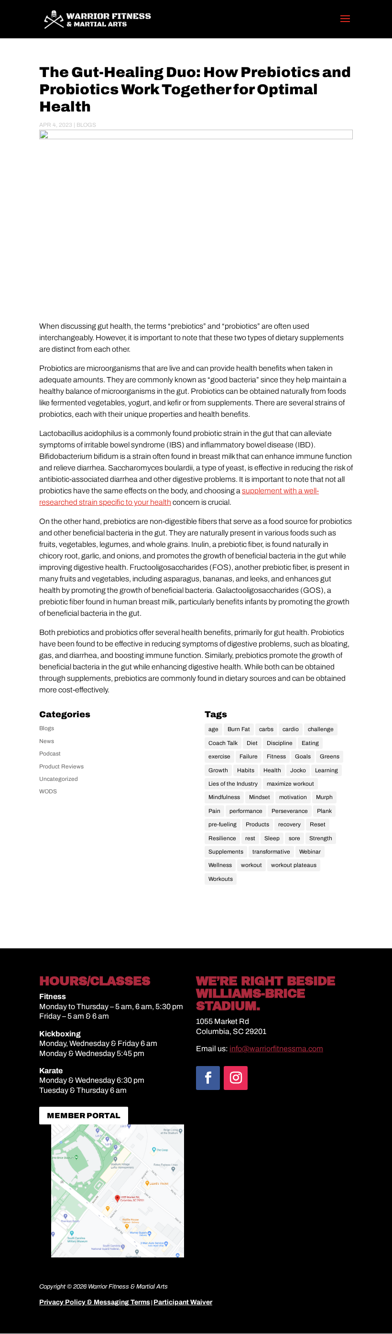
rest (250, 838)
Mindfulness (224, 797)
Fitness (276, 756)
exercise (219, 756)
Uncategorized (58, 779)
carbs (266, 729)
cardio (291, 729)
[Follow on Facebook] (208, 1078)
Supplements (225, 851)
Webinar (310, 851)
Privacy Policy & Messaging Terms (94, 1302)
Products (257, 824)
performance (245, 811)
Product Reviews (61, 766)
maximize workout (290, 783)
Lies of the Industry (233, 783)
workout (251, 865)
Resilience (222, 838)
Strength (320, 838)
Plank (324, 811)
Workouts (220, 879)
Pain (214, 811)
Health (272, 770)
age (213, 729)
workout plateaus (293, 865)
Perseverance (290, 811)
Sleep (272, 838)
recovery (289, 824)
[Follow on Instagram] (236, 1078)
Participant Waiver (182, 1302)
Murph (324, 797)
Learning (326, 770)
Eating (310, 743)
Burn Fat (239, 729)
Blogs (86, 125)
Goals (303, 756)
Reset (318, 824)
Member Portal (83, 1116)
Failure (249, 756)
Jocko (298, 770)
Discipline (280, 743)
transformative (271, 851)
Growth (218, 770)
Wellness (220, 865)
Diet (252, 743)
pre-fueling (222, 824)
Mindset (259, 797)
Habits (245, 770)
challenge (321, 729)
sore (294, 838)
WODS (48, 791)
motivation (293, 797)
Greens (329, 756)
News (46, 741)
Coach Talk (223, 743)
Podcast (50, 753)
